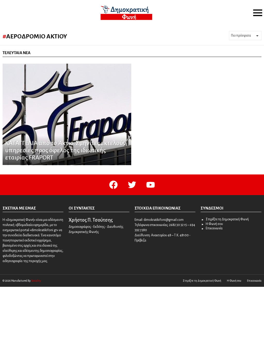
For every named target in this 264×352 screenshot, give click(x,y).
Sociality (36, 280)
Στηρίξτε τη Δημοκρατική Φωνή (227, 219)
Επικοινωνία (214, 228)
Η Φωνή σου (214, 224)
